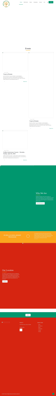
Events (39, 327)
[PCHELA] (6, 4)
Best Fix (18, 393)
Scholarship (40, 328)
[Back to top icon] (53, 394)
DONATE (50, 2)
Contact (39, 330)
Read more (25, 81)
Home (39, 324)
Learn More (36, 238)
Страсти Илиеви (7, 74)
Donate (39, 331)
